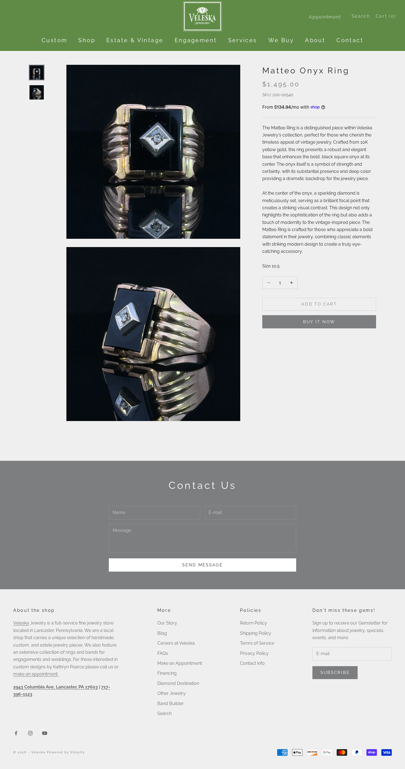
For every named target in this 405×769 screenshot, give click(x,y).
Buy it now (319, 321)
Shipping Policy (255, 633)
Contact (349, 40)
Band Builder (170, 703)
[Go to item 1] (36, 72)
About (315, 40)
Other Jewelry (171, 693)
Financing (167, 673)
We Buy (281, 40)
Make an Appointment (179, 663)
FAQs (162, 653)
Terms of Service (257, 643)
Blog (162, 633)
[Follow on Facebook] (16, 733)
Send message (202, 564)
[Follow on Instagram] (30, 733)
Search (164, 713)
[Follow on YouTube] (44, 733)
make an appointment (35, 674)
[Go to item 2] (36, 92)
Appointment (325, 17)
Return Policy (253, 623)
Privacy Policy (254, 653)
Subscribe (335, 672)
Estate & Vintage (134, 40)
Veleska (21, 623)
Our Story (167, 623)
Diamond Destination (178, 683)
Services (242, 40)
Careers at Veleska (176, 643)
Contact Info (252, 663)
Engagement (196, 40)
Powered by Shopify (66, 752)
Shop (86, 40)
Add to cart (319, 304)
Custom (54, 40)
